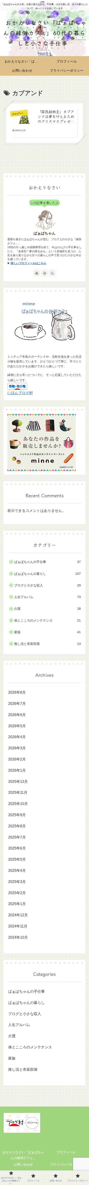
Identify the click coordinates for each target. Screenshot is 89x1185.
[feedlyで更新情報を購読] (44, 273)
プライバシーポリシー (66, 1164)
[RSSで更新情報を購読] (52, 273)
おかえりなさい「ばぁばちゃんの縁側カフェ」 (23, 1155)
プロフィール (66, 1152)
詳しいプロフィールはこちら (28, 263)
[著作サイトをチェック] (37, 273)
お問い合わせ (23, 1164)
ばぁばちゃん (44, 233)
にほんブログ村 (20, 393)
